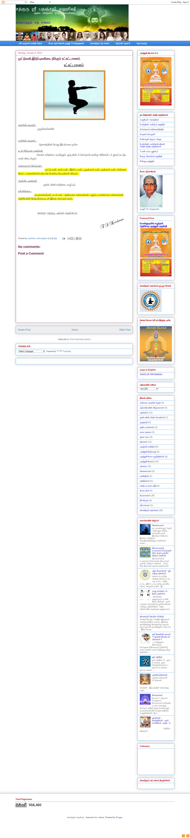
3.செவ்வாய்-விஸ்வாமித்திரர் (152, 129)
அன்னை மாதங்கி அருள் (150, 403)
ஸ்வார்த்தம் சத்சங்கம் (149, 510)
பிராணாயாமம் (145, 471)
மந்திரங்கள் (145, 481)
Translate (67, 351)
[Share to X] (74, 238)
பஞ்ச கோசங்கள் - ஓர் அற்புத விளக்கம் (161, 572)
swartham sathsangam (37, 238)
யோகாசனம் (145, 495)
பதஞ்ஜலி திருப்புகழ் (148, 451)
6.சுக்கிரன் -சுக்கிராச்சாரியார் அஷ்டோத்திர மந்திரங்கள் (152, 145)
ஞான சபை (144, 437)
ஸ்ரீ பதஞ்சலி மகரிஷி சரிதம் (30, 43)
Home (75, 330)
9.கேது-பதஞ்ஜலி (147, 161)
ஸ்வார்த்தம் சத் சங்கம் (99, 43)
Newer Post (24, 330)
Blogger (119, 817)
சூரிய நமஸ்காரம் (147, 427)
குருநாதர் (144, 422)
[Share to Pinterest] (80, 238)
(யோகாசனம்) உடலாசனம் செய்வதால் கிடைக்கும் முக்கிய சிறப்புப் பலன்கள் (161, 552)
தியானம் (143, 442)
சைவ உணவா (145, 432)
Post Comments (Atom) (80, 339)
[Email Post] (63, 238)
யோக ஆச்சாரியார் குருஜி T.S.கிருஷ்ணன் (66, 43)
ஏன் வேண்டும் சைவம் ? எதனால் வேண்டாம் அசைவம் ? (161, 636)
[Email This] (68, 238)
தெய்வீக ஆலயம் (123, 43)
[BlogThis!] (71, 238)
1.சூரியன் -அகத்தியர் (149, 119)
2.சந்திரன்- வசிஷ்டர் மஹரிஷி (152, 124)
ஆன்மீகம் (144, 412)
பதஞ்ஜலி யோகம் (147, 461)
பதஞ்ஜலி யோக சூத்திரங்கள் (152, 456)
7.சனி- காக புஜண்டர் (149, 151)
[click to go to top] (187, 836)
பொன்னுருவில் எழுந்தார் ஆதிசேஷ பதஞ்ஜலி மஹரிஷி (153, 224)
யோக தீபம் (144, 490)
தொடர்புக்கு (142, 43)
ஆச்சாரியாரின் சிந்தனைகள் (152, 407)
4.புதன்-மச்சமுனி (147, 134)
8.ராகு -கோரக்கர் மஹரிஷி (151, 156)
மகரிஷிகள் (144, 476)
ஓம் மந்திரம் (157, 657)
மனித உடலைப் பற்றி (148, 486)
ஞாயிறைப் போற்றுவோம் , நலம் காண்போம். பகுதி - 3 (161, 720)
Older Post (124, 330)
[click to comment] (183, 836)
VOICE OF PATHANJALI (151, 374)
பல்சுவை (143, 466)
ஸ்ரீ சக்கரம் (145, 505)
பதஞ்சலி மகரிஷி (147, 446)
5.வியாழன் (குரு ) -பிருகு (150, 139)
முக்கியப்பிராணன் (159, 675)
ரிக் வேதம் (144, 500)
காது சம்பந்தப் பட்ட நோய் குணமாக (160, 592)
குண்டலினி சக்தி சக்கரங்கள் (152, 417)
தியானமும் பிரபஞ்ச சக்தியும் (152, 616)
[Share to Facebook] (77, 238)
